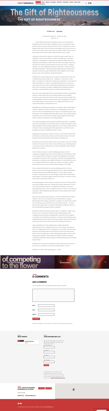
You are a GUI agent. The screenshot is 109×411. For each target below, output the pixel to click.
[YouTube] (90, 3)
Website (34, 314)
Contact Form (77, 2)
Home (19, 24)
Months (89, 24)
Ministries (59, 2)
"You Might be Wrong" (15, 263)
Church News (65, 2)
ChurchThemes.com (49, 406)
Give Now (71, 2)
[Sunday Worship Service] (21, 341)
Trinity (25, 3)
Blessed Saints (65, 263)
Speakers (83, 24)
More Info (41, 388)
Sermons (48, 2)
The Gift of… (27, 24)
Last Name (46, 355)
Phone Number (47, 360)
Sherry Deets (59, 31)
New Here (38, 2)
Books (78, 24)
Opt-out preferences (40, 4)
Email (34, 309)
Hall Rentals (53, 2)
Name (33, 305)
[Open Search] (86, 3)
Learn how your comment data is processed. (61, 323)
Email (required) (48, 345)
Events (43, 2)
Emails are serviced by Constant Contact (58, 377)
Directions (48, 388)
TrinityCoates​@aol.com (30, 395)
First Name (46, 350)
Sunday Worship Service (29, 341)
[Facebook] (89, 3)
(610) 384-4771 (21, 395)
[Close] (107, 409)
